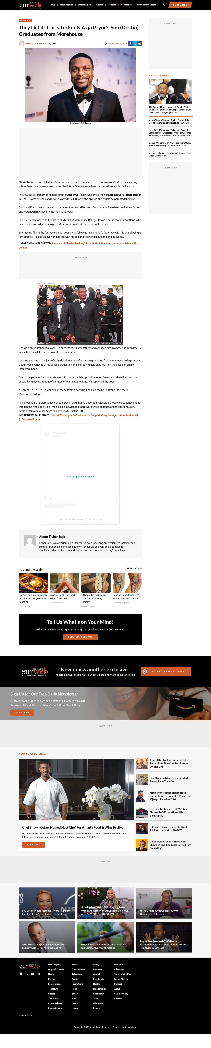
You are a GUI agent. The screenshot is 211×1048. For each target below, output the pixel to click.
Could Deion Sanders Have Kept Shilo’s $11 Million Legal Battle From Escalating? (170, 845)
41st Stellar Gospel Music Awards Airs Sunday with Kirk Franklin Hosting (44, 946)
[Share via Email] (139, 43)
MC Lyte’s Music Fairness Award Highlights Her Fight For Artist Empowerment (47, 912)
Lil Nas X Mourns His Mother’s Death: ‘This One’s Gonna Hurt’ (170, 154)
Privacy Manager (25, 1016)
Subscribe (22, 712)
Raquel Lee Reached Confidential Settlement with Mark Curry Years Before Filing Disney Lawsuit (163, 944)
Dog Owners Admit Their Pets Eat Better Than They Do (169, 779)
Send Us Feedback (80, 637)
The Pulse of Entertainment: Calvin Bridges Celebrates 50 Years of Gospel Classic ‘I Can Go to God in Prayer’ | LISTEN (170, 110)
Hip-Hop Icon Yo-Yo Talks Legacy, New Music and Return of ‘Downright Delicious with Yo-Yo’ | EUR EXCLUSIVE (104, 910)
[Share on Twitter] (135, 43)
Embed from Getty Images (46, 284)
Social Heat (25, 20)
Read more (36, 845)
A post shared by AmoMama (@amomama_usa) (80, 519)
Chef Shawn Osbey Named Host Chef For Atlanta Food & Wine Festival (73, 827)
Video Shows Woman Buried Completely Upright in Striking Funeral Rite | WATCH (169, 121)
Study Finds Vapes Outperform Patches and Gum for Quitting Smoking (103, 946)
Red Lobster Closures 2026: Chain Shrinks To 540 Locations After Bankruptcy (169, 812)
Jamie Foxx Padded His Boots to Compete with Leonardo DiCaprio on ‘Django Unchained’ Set (170, 796)
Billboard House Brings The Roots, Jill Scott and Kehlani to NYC (169, 828)
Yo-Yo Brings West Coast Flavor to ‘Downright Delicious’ (159, 912)
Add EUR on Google (117, 44)
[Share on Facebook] (130, 43)
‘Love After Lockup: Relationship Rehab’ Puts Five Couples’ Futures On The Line (169, 763)
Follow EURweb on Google (168, 671)
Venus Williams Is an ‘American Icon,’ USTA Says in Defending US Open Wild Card (170, 144)
